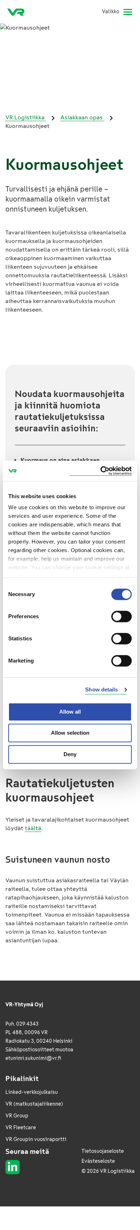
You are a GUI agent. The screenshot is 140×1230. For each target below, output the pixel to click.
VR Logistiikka (25, 117)
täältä (33, 828)
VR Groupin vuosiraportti (35, 1139)
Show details (101, 689)
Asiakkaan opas (82, 117)
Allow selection (70, 733)
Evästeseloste (98, 1161)
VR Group (16, 1116)
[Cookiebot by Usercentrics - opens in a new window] (101, 471)
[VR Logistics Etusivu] (18, 12)
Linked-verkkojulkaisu (31, 1092)
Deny (70, 754)
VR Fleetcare (20, 1128)
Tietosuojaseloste (102, 1151)
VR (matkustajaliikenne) (34, 1104)
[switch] (121, 616)
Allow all (70, 712)
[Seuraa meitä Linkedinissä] (12, 1167)
